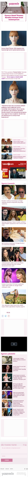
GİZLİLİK (7, 468)
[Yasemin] (14, 4)
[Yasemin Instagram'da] (27, 469)
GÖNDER (7, 460)
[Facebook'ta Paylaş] (2, 316)
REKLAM (2, 468)
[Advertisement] (14, 128)
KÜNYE (11, 468)
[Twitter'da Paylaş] (5, 316)
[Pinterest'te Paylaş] (9, 316)
